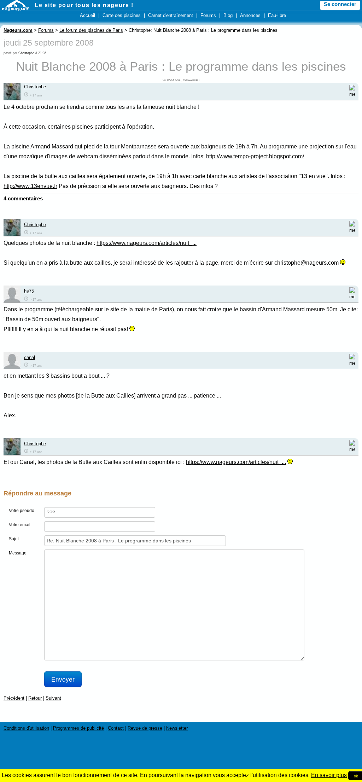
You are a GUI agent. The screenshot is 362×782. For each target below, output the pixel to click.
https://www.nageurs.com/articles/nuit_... (147, 243)
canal (29, 357)
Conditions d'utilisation (26, 728)
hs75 (29, 291)
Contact (116, 728)
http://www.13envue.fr (30, 186)
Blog (228, 15)
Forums (208, 15)
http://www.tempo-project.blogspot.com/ (255, 156)
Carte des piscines (122, 15)
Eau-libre (277, 15)
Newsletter (177, 728)
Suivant (53, 698)
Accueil (87, 15)
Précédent (14, 698)
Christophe (26, 53)
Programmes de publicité (78, 728)
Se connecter (340, 4)
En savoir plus (329, 775)
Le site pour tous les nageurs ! (84, 5)
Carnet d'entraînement (170, 15)
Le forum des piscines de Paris (91, 30)
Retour (35, 698)
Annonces (250, 15)
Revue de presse (145, 728)
